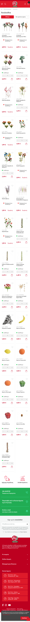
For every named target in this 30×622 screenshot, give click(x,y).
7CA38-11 (21, 390)
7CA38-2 (6, 390)
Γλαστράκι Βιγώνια (20, 68)
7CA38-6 (21, 422)
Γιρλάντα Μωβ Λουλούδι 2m (7, 265)
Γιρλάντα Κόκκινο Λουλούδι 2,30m (6, 457)
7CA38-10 (7, 422)
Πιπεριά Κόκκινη (6, 424)
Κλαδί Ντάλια (5, 231)
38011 (6, 230)
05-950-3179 (21, 197)
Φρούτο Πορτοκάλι (21, 360)
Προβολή (10, 47)
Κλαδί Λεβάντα (5, 198)
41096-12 (6, 66)
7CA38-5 (6, 358)
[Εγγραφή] (27, 524)
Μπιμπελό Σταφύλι (6, 328)
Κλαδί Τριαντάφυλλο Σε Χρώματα (7, 166)
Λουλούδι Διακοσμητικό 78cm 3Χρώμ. (21, 36)
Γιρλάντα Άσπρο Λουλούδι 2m (20, 265)
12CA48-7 (21, 230)
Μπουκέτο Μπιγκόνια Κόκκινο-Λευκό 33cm (7, 297)
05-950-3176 (7, 34)
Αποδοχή (24, 618)
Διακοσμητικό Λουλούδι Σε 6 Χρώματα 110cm (22, 199)
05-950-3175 (21, 34)
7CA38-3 (20, 358)
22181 (6, 98)
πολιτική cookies (6, 614)
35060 (6, 131)
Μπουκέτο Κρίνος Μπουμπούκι (6, 69)
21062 (20, 66)
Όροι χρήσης (20, 608)
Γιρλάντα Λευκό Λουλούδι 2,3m (20, 232)
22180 (20, 98)
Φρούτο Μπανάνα (20, 328)
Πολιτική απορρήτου (11, 608)
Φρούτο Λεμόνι (5, 360)
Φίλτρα (7, 17)
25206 (20, 164)
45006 (20, 131)
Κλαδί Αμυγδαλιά (6, 100)
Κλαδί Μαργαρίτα (20, 166)
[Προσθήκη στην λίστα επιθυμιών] (12, 22)
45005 (6, 164)
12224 (6, 197)
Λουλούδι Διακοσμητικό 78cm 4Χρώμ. (7, 36)
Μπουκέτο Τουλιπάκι (7, 133)
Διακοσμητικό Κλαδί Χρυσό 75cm (21, 297)
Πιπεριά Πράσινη (20, 392)
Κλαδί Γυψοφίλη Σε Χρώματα (20, 101)
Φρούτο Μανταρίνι (6, 392)
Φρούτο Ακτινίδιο (20, 424)
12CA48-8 (6, 454)
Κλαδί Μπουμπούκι (20, 133)
